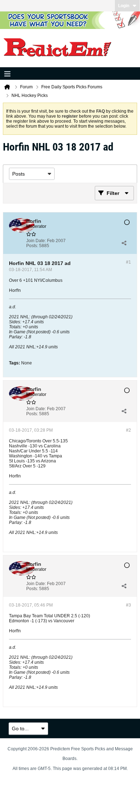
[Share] (124, 243)
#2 (128, 430)
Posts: (32, 245)
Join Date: (36, 240)
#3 (128, 605)
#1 (128, 262)
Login (123, 5)
